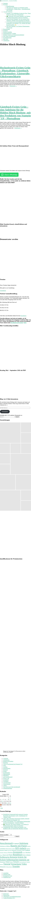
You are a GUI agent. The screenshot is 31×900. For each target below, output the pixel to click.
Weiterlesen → (13, 86)
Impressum (6, 893)
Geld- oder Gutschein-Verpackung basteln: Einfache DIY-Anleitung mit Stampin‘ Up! (16, 819)
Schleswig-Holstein (8, 857)
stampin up (24, 859)
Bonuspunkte (6, 29)
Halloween (6, 852)
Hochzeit (5, 770)
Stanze (8, 862)
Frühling (5, 850)
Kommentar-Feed (7, 876)
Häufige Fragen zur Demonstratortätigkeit (13, 34)
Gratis (23, 850)
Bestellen (29, 846)
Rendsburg (17, 854)
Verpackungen (6, 784)
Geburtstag (13, 850)
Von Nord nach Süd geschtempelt (11, 787)
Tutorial (6, 864)
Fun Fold (9, 850)
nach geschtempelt (7, 777)
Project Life (6, 778)
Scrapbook (6, 779)
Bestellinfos (23, 315)
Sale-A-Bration (26, 855)
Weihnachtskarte (9, 866)
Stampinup (2, 862)
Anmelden (5, 873)
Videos (5, 785)
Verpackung (16, 864)
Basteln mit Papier (18, 846)
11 (2, 801)
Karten (5, 771)
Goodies (5, 767)
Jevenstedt (17, 852)
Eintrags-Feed (6, 874)
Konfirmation (6, 772)
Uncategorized (6, 782)
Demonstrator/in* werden (9, 33)
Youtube (16, 866)
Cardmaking (2, 848)
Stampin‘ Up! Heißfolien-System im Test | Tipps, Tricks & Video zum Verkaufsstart (18, 14)
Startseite (5, 3)
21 (7, 803)
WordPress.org (7, 877)
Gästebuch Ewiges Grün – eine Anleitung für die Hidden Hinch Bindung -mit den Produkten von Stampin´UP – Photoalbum (15, 112)
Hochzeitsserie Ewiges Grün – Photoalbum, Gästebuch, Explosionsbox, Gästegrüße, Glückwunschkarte (15, 72)
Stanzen (11, 862)
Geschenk (19, 850)
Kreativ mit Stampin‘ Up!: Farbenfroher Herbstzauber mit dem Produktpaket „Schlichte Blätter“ (16, 822)
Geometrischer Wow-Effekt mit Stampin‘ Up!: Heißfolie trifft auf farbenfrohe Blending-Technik (15, 828)
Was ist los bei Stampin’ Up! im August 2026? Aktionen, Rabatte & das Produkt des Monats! (17, 19)
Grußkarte (27, 850)
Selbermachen (12, 859)
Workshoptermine (7, 788)
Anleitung (23, 843)
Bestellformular (10, 6)
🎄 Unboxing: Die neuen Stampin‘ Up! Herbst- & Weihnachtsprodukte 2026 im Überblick (18, 17)
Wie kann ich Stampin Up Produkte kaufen (17, 7)
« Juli (1, 808)
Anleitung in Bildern (5, 846)
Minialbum (6, 775)
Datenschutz (6, 895)
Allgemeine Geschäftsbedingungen (12, 896)
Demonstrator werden (10, 848)
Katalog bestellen (7, 32)
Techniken (5, 781)
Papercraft (6, 855)
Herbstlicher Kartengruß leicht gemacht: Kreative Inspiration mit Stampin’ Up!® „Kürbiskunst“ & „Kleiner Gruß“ (15, 816)
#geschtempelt (6, 843)
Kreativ (23, 852)
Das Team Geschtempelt (9, 36)
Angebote (5, 758)
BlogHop (5, 762)
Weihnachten (3, 866)
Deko (4, 765)
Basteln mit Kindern (8, 761)
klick (25, 322)
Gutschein (2, 852)
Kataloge (5, 30)
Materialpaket (6, 774)
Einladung (28, 848)
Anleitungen (6, 40)
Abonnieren (5, 411)
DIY (17, 848)
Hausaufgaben (6, 768)
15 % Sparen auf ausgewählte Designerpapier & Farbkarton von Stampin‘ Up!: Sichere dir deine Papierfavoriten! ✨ (18, 23)
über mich (5, 39)
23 (10, 803)
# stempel (16, 843)
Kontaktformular (7, 37)
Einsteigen (2, 850)
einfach (22, 848)
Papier (11, 855)
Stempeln (16, 862)
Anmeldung (3, 290)
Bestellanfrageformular (17, 322)
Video (24, 864)
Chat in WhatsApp (10, 174)
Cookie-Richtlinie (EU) (9, 898)
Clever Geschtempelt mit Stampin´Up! (12, 764)
